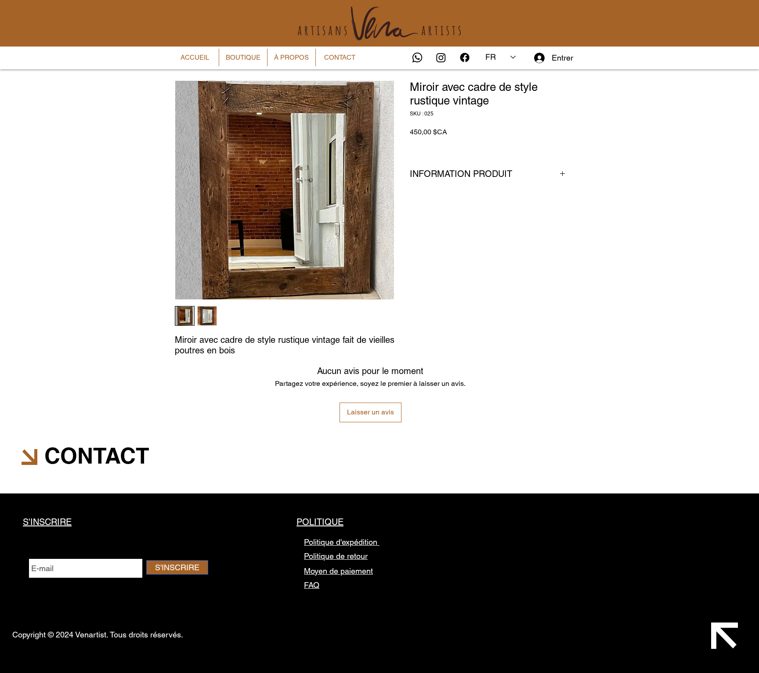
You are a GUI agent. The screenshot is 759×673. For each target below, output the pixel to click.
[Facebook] (465, 57)
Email (39, 554)
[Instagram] (441, 57)
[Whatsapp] (417, 57)
